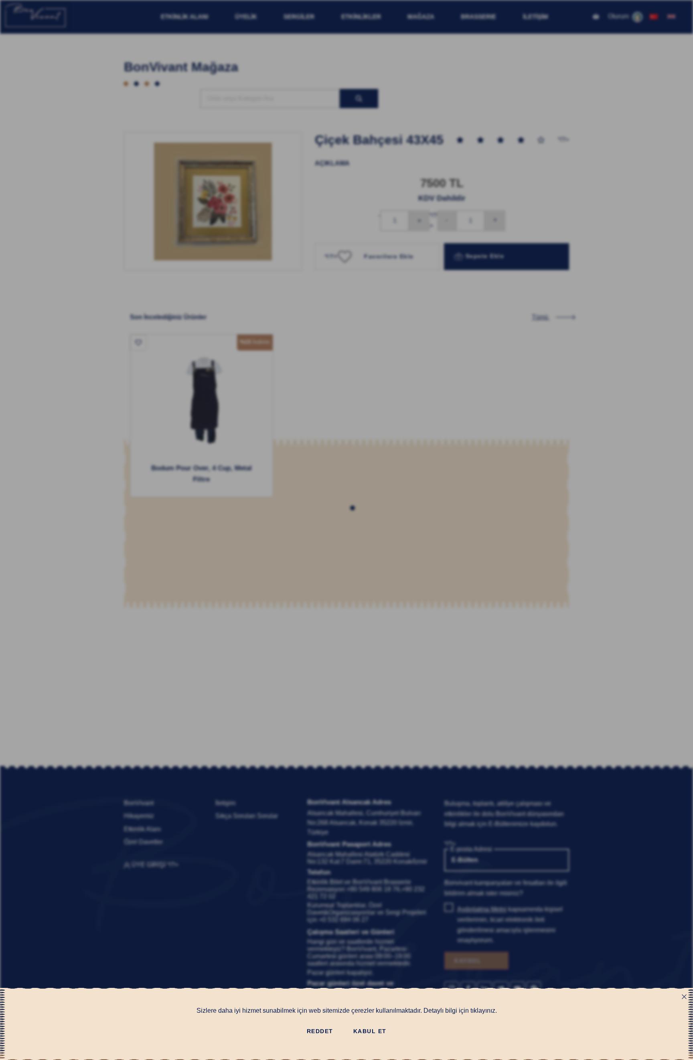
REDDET (320, 1031)
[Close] (684, 997)
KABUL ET (370, 1031)
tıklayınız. (483, 1010)
